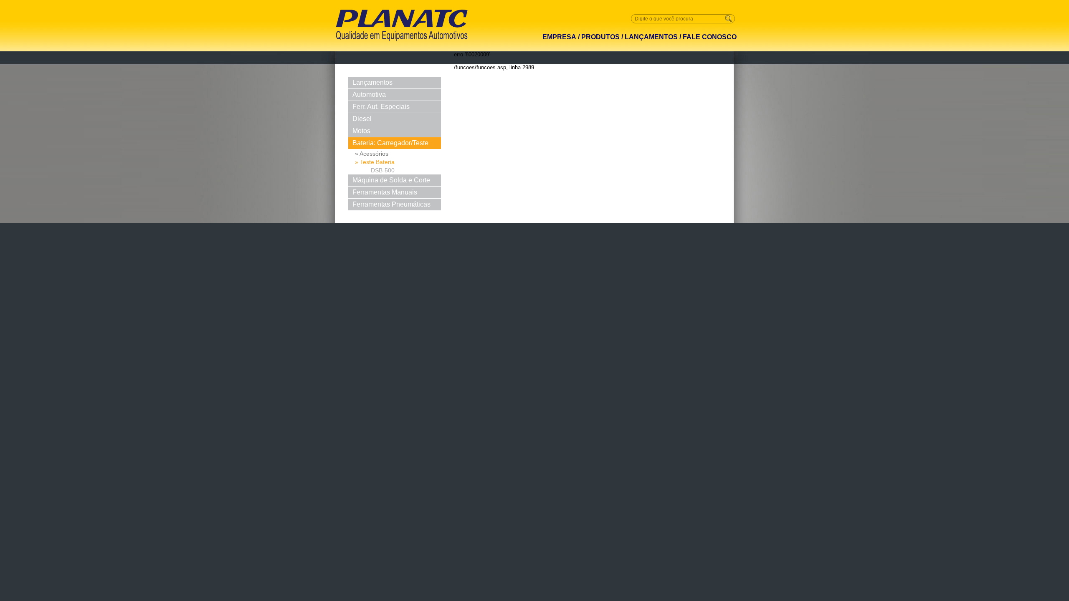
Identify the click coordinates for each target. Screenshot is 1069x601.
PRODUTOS (600, 36)
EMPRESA (559, 36)
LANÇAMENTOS (651, 36)
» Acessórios (371, 153)
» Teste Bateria (375, 162)
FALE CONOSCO (710, 36)
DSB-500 (383, 170)
